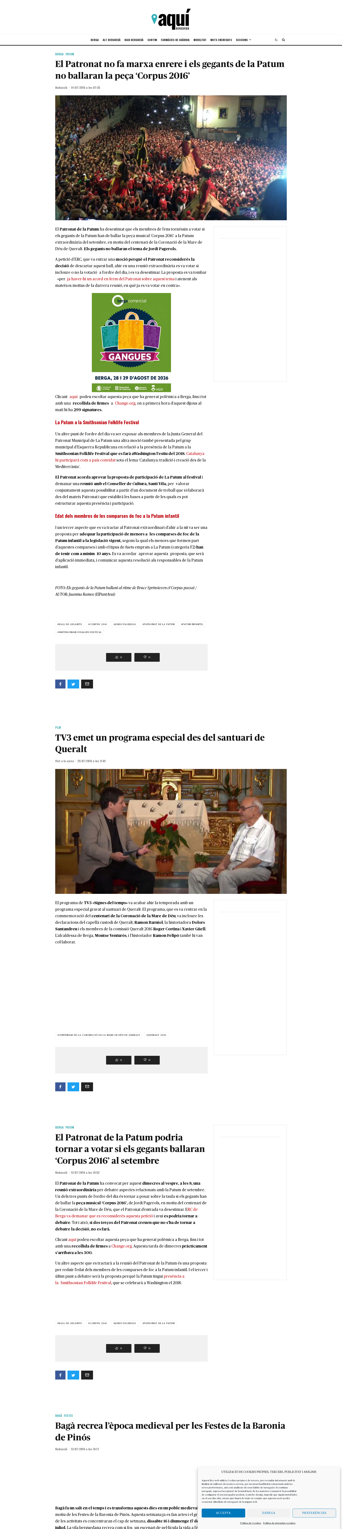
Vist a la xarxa (64, 761)
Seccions (242, 40)
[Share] (60, 684)
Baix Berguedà (133, 40)
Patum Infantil (192, 624)
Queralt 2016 (157, 1035)
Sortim (152, 40)
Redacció (61, 87)
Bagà (58, 1415)
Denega (268, 1513)
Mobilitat (200, 40)
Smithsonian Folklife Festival (80, 632)
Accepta (223, 1513)
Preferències (314, 1513)
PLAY (58, 727)
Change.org (125, 403)
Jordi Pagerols (125, 624)
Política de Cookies (250, 1523)
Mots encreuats (221, 40)
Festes (68, 1415)
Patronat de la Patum (159, 624)
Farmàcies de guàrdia (175, 40)
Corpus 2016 (98, 624)
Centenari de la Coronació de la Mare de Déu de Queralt (99, 1035)
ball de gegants (70, 624)
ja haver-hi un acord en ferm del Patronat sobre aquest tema (120, 279)
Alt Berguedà (112, 40)
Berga (95, 40)
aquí (74, 397)
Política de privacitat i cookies (279, 1523)
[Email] (87, 684)
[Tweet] (73, 684)
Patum (70, 54)
